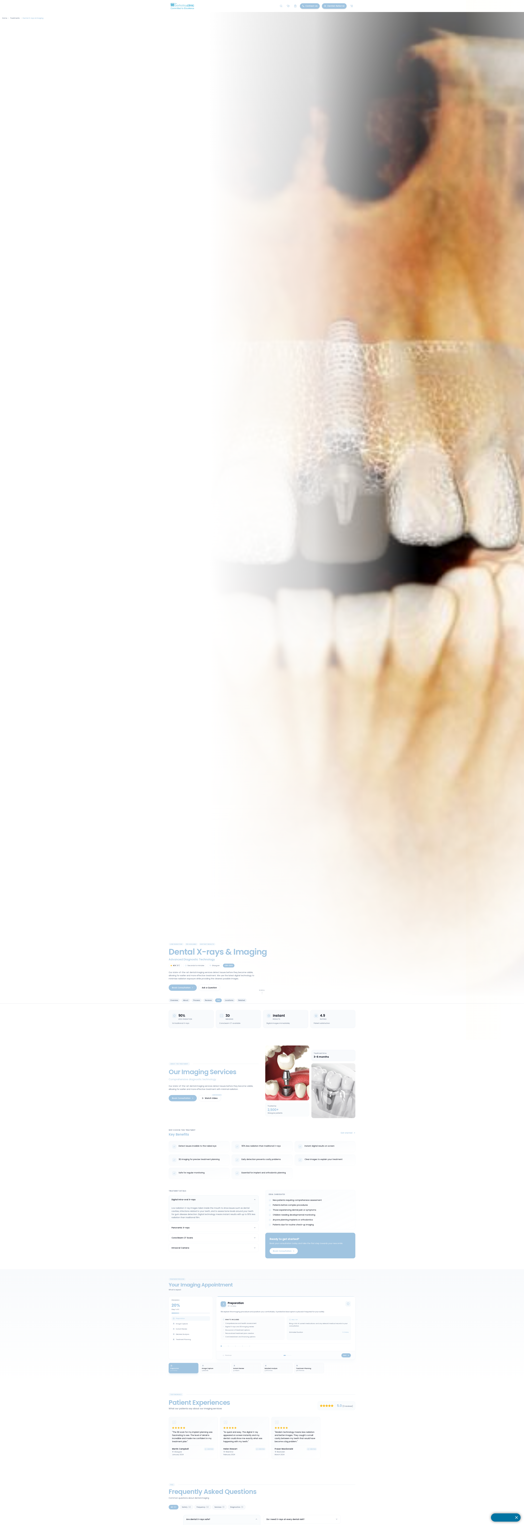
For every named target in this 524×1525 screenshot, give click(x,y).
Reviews (208, 1000)
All (173, 1507)
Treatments (15, 18)
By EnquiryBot (504, 1517)
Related (241, 1000)
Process (196, 1000)
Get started (346, 1132)
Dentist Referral (335, 6)
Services (219, 1507)
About (185, 1000)
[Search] (281, 6)
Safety (186, 1507)
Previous (228, 1355)
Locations (229, 1000)
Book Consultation (181, 987)
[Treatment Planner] (295, 6)
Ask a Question (209, 987)
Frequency (203, 1507)
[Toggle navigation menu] (351, 6)
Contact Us (311, 6)
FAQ (218, 1000)
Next (344, 1355)
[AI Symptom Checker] (288, 6)
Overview (174, 1000)
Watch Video (211, 1098)
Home (4, 18)
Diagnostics (236, 1507)
